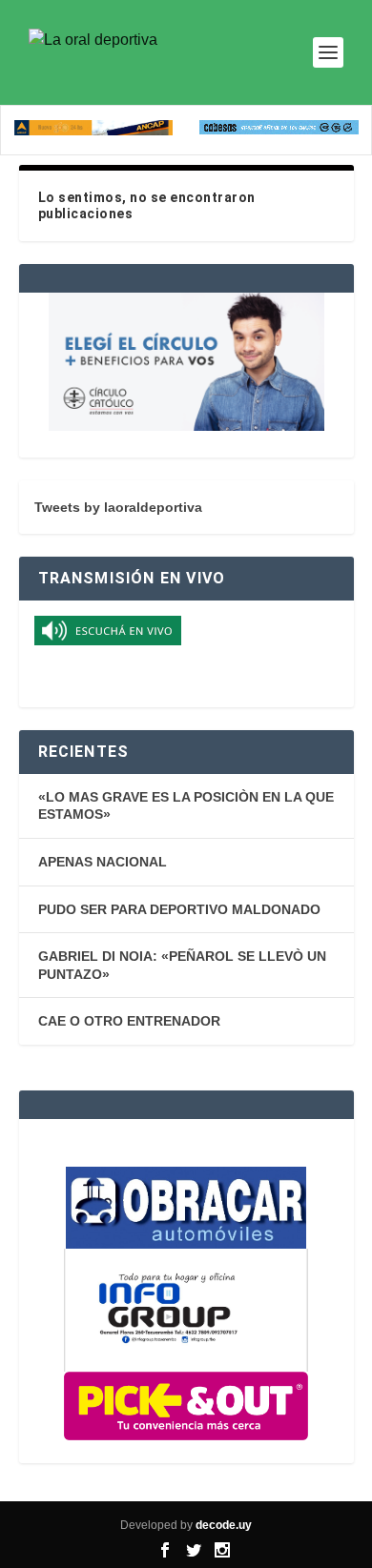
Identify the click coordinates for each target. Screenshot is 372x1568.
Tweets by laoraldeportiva (118, 507)
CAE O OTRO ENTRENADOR (129, 1020)
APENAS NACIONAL (102, 861)
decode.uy (224, 1525)
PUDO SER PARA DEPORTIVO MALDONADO (179, 909)
